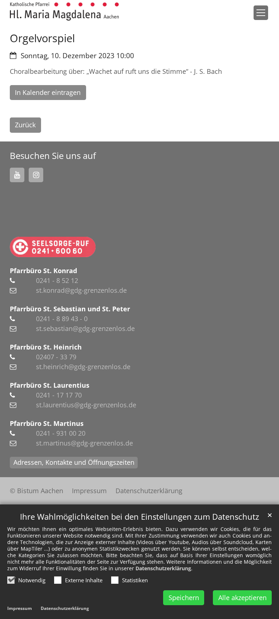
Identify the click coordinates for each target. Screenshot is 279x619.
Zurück (25, 124)
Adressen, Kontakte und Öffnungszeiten (73, 462)
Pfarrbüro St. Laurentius (49, 385)
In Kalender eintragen (48, 92)
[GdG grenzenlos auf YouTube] (17, 175)
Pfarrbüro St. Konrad (43, 270)
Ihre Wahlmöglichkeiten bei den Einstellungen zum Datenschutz (139, 517)
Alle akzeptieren (242, 597)
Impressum (19, 608)
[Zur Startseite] (64, 11)
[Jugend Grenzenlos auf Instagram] (36, 175)
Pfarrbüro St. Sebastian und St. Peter (70, 308)
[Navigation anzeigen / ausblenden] (261, 12)
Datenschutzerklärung (163, 568)
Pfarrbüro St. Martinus (47, 423)
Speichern (184, 597)
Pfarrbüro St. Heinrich (46, 347)
